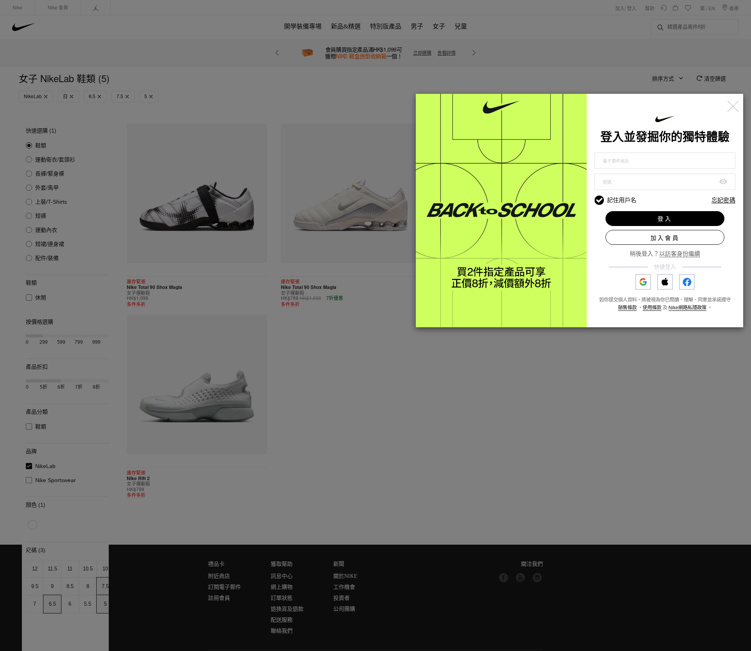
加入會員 (665, 238)
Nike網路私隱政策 (687, 307)
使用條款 (652, 307)
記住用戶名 (621, 200)
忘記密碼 (723, 200)
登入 (665, 218)
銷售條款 (627, 307)
